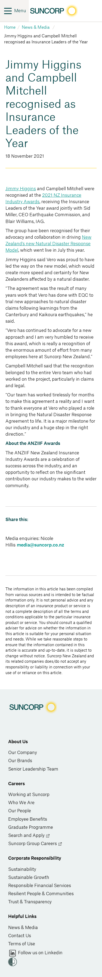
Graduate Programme (30, 827)
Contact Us (19, 936)
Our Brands (20, 761)
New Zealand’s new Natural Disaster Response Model (48, 244)
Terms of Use (21, 944)
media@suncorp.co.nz (40, 545)
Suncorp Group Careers (33, 844)
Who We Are (21, 803)
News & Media (23, 928)
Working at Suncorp (29, 794)
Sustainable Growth (28, 877)
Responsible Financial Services (39, 886)
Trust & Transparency (30, 902)
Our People (19, 811)
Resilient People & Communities (41, 894)
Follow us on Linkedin (40, 953)
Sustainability (22, 869)
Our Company (22, 752)
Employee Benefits (27, 819)
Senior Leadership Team (33, 769)
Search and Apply (27, 835)
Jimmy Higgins (20, 189)
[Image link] (53, 11)
